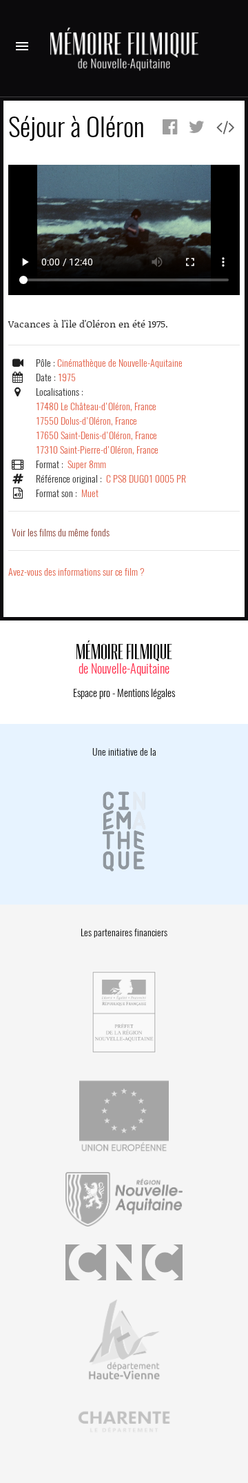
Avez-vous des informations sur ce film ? (76, 571)
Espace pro (91, 693)
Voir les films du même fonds (61, 532)
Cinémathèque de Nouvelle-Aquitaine (120, 363)
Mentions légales (146, 693)
